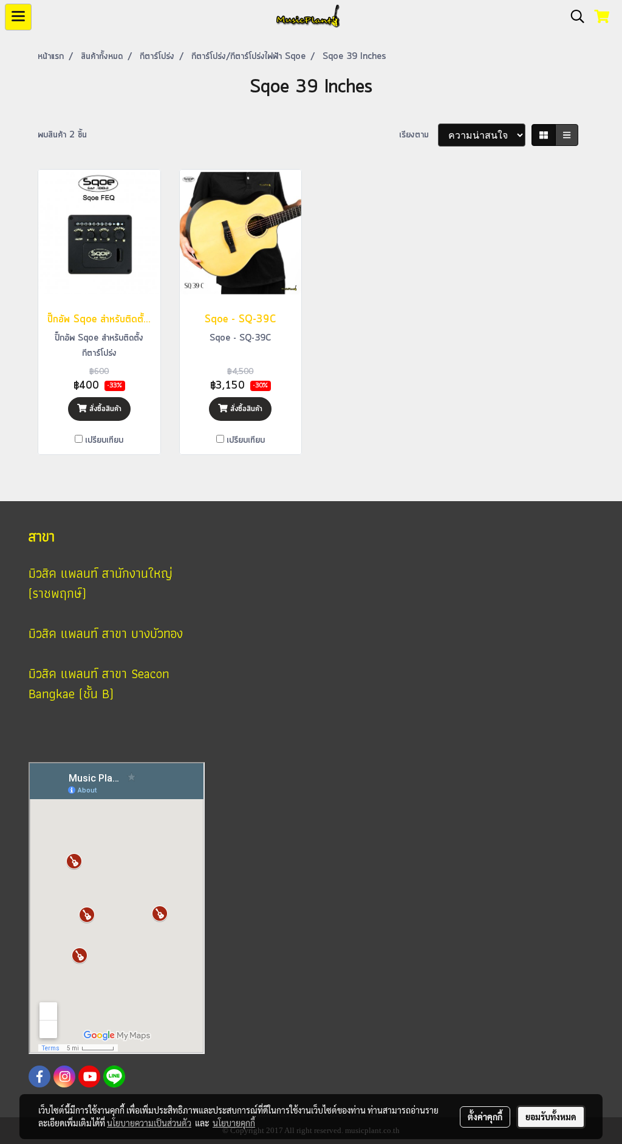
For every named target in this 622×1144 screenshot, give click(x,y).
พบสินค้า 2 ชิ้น (62, 135)
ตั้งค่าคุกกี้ (485, 1116)
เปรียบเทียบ (104, 440)
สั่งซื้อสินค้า (104, 409)
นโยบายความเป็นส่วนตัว (149, 1122)
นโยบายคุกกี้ (234, 1122)
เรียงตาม (418, 135)
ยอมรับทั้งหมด (550, 1116)
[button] (573, 17)
